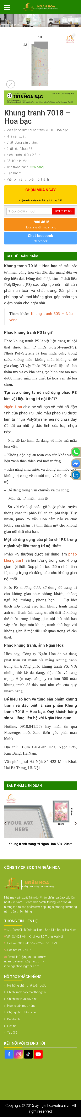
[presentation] (5, 823)
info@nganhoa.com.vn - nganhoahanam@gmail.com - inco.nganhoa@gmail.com (26, 961)
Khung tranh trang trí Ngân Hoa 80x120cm (40, 844)
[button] (73, 35)
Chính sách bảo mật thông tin (26, 992)
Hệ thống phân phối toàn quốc (26, 985)
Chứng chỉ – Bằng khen (22, 1012)
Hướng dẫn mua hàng (21, 1005)
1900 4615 (24, 950)
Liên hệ (11, 1026)
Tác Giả (12, 1032)
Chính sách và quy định (22, 998)
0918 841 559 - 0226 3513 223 (37, 943)
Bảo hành (13, 1019)
